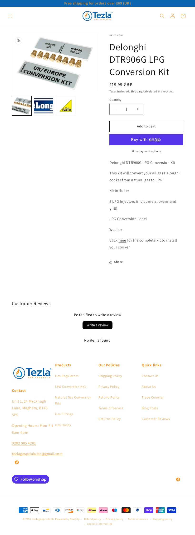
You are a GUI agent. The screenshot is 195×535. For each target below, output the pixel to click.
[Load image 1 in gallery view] (22, 106)
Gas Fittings (64, 414)
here (122, 240)
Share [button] (118, 262)
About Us (149, 386)
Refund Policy (109, 397)
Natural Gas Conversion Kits (73, 400)
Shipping (137, 91)
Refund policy (92, 519)
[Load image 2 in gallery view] (44, 106)
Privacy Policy (108, 386)
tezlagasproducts (43, 519)
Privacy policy (114, 519)
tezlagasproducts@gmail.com (37, 453)
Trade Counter (153, 397)
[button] (10, 16)
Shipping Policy (110, 376)
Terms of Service (110, 408)
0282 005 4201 (24, 443)
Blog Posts (150, 408)
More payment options (146, 151)
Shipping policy (162, 519)
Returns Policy (109, 419)
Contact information (100, 523)
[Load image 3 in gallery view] (66, 106)
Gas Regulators (66, 376)
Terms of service (138, 519)
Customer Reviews (156, 419)
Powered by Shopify (67, 519)
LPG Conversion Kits (70, 386)
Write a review (97, 325)
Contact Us (150, 376)
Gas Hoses (63, 425)
